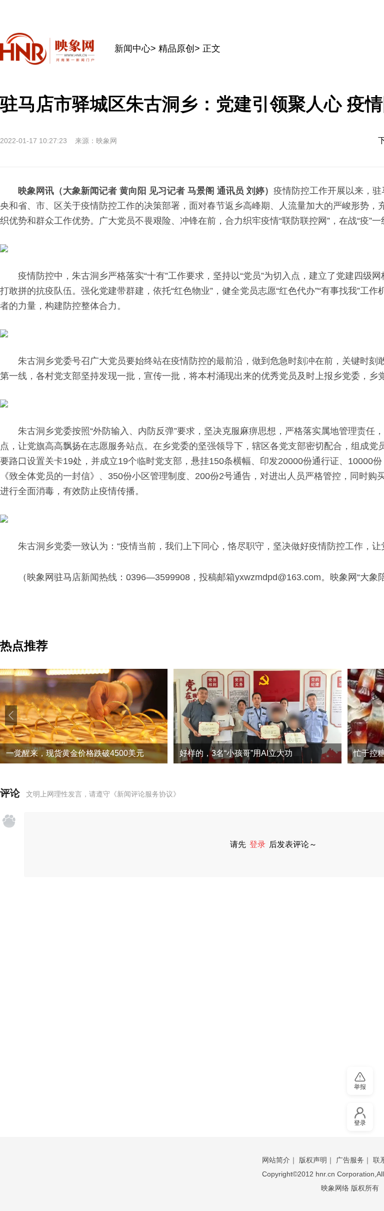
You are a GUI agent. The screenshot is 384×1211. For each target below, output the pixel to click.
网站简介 (276, 1160)
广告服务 (350, 1160)
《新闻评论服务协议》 (145, 794)
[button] (11, 715)
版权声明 (313, 1160)
